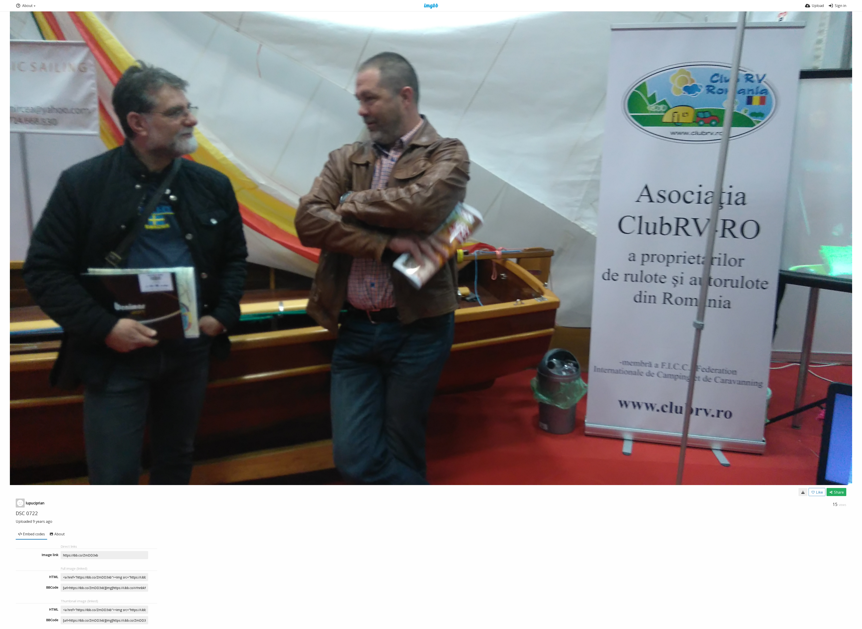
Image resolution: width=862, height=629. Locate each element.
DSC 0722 (27, 513)
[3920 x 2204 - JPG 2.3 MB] (802, 492)
